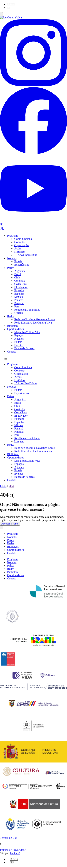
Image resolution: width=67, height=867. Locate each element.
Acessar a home (9, 523)
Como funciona (23, 238)
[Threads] (1, 224)
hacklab (15, 853)
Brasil (17, 274)
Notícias (11, 258)
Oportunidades (15, 329)
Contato (11, 351)
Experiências (21, 264)
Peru (16, 306)
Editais (18, 261)
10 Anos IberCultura (25, 254)
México (18, 296)
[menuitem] (11, 4)
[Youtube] (33, 220)
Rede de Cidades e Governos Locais (34, 319)
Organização (21, 245)
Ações (17, 248)
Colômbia (19, 280)
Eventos (18, 345)
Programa (12, 235)
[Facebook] (33, 153)
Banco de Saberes (24, 348)
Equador (19, 290)
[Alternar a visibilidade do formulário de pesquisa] (5, 359)
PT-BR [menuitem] (11, 4)
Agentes (19, 338)
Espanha (19, 293)
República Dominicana (27, 309)
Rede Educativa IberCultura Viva (33, 322)
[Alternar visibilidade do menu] (1, 14)
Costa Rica (20, 283)
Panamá (18, 300)
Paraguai (19, 303)
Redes (10, 316)
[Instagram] (33, 85)
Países (10, 267)
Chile (17, 277)
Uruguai (19, 312)
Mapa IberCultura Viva (27, 332)
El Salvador (21, 287)
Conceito (19, 242)
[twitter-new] (2, 229)
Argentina (20, 271)
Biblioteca (13, 325)
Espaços (19, 335)
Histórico (19, 251)
